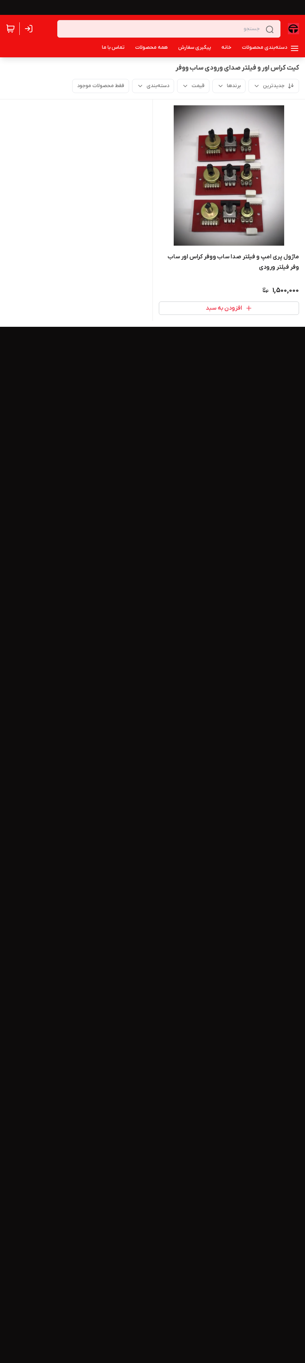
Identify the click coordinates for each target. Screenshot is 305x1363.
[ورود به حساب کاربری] (30, 28)
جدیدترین (274, 85)
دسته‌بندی (158, 85)
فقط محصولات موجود (100, 85)
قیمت (198, 85)
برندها (234, 85)
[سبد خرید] (10, 28)
